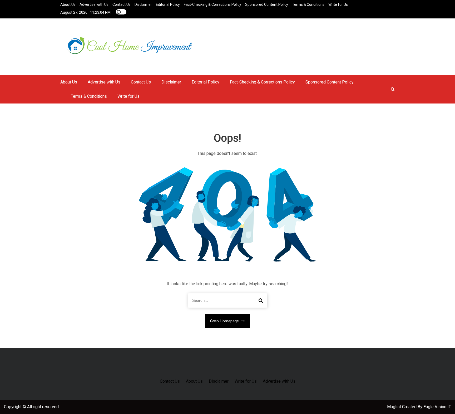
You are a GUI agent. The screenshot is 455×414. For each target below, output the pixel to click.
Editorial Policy (168, 4)
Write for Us (338, 4)
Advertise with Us (94, 4)
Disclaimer (143, 4)
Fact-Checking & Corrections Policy (212, 4)
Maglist (394, 406)
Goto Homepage (225, 321)
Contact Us (121, 4)
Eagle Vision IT (437, 406)
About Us (68, 4)
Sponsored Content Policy (266, 4)
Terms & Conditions (308, 4)
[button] (393, 89)
